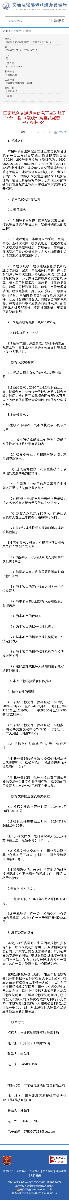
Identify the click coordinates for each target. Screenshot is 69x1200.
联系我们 (8, 1171)
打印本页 (62, 132)
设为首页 (34, 1171)
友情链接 (35, 1175)
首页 (16, 31)
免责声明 (21, 1171)
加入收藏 (48, 1171)
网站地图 (61, 1171)
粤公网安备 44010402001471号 (36, 1189)
